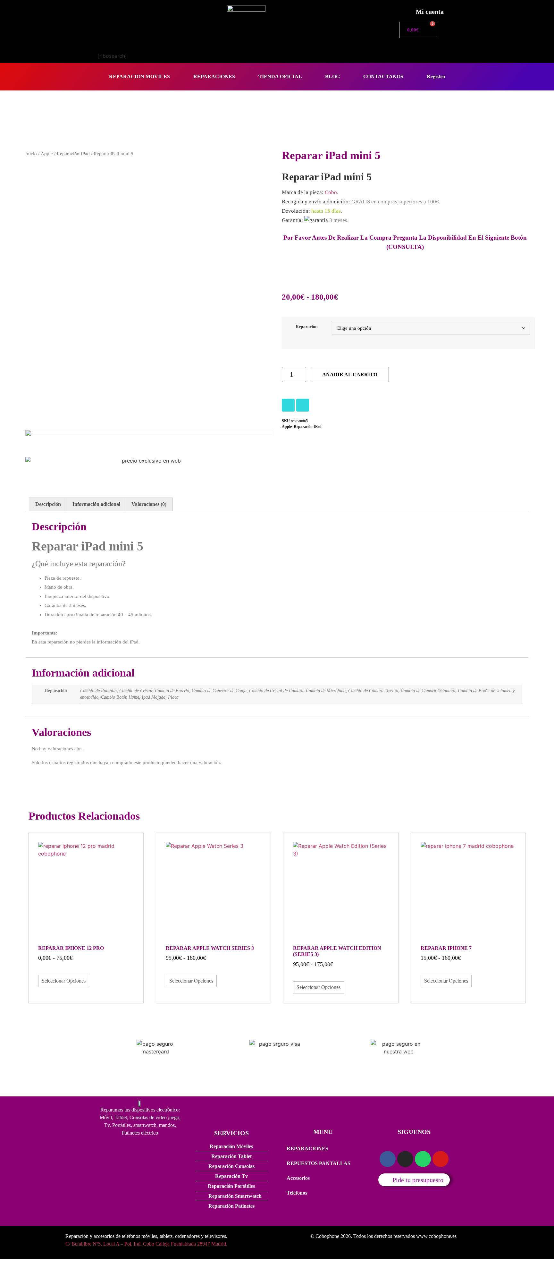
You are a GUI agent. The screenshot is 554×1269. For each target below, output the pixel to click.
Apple (47, 153)
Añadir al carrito (349, 374)
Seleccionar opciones (64, 981)
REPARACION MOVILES (139, 76)
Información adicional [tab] (96, 504)
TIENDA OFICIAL (280, 76)
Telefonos (297, 1193)
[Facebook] (302, 405)
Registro (436, 76)
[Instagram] (288, 405)
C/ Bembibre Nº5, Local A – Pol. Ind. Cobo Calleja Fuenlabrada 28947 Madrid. (146, 1244)
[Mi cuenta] (403, 9)
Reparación (307, 326)
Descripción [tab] (48, 504)
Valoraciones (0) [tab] (148, 504)
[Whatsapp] (423, 1159)
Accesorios (298, 1178)
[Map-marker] (440, 1159)
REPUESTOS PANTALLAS (318, 1163)
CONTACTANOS (383, 76)
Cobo (331, 192)
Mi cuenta (430, 11)
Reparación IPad (73, 153)
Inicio (31, 153)
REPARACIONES (214, 76)
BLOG (332, 76)
